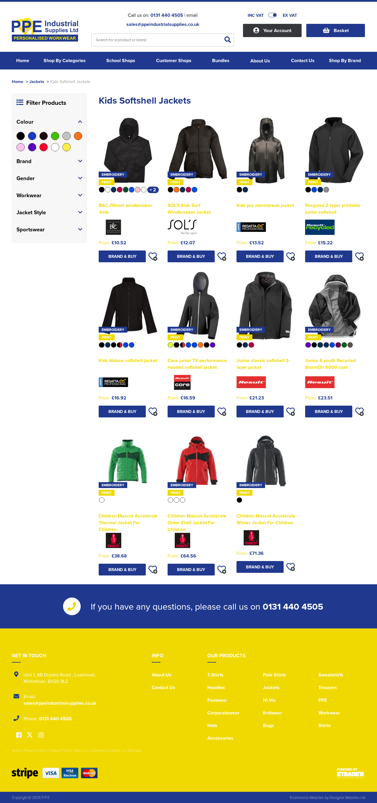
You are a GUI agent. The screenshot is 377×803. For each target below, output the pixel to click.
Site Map (135, 750)
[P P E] (47, 31)
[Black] (20, 136)
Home (17, 81)
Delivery (98, 750)
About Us (161, 674)
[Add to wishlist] (153, 256)
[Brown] (43, 136)
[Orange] (78, 136)
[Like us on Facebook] (19, 735)
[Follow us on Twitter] (30, 735)
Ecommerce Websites (307, 797)
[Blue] (32, 136)
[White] (55, 147)
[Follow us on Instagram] (41, 735)
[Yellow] (66, 147)
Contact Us (163, 687)
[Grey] (66, 136)
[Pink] (20, 147)
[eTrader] (351, 773)
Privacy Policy (35, 750)
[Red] (43, 147)
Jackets (36, 81)
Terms (16, 750)
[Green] (55, 136)
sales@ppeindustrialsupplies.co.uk (162, 24)
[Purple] (32, 147)
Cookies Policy (60, 750)
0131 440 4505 (167, 15)
